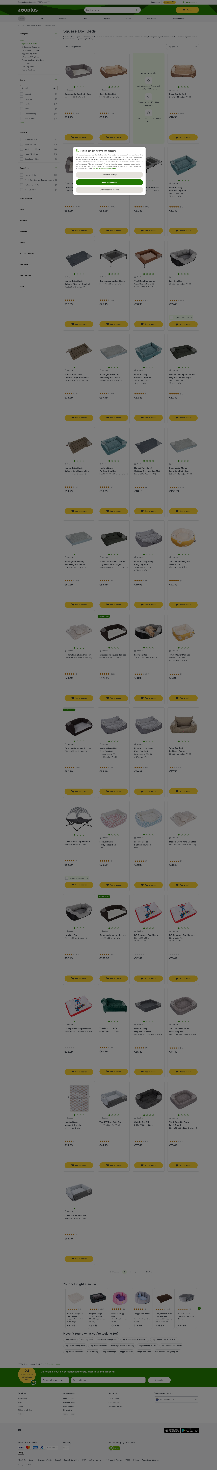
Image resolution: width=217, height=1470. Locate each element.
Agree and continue (109, 182)
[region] (109, 171)
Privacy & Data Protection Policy (104, 169)
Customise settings (109, 174)
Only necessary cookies (109, 190)
